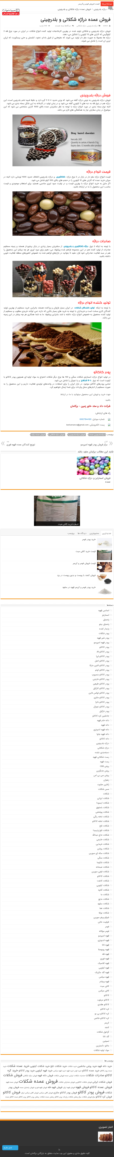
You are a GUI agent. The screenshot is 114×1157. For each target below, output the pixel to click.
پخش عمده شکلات (47, 1097)
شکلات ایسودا (102, 803)
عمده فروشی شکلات (61, 1075)
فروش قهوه (82, 1087)
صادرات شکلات (95, 1075)
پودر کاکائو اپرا (102, 656)
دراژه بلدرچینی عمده (97, 434)
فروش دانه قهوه (45, 1075)
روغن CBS (104, 766)
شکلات (106, 793)
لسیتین (106, 1041)
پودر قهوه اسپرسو (101, 642)
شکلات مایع (103, 899)
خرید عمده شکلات (18, 1066)
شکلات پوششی (102, 812)
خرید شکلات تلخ (58, 1066)
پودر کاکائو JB (102, 651)
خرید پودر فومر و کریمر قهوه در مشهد (79, 587)
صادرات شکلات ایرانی (77, 1075)
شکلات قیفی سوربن (100, 871)
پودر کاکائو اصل (102, 661)
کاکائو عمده (9, 1097)
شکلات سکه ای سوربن (99, 853)
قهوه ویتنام (104, 981)
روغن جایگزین (102, 770)
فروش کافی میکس (46, 1093)
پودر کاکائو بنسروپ (100, 674)
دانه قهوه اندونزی (101, 729)
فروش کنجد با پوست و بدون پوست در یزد (82, 4)
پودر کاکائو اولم (102, 670)
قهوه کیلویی (104, 967)
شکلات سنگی (103, 858)
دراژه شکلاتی (81, 26)
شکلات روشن (103, 848)
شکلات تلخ (104, 825)
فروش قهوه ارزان (69, 1087)
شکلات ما (105, 894)
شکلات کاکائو (103, 876)
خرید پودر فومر (89, 539)
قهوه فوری (104, 958)
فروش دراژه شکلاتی (57, 434)
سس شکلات (103, 789)
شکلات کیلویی (102, 885)
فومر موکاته (104, 931)
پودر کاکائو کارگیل (101, 688)
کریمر (106, 1022)
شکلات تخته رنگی (101, 816)
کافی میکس (103, 990)
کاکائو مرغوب (103, 1000)
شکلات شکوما (103, 862)
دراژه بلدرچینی (100, 9)
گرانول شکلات (103, 1032)
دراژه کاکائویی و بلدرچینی (76, 246)
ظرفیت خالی (103, 922)
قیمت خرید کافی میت (86, 551)
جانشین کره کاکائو (100, 715)
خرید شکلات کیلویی (40, 1066)
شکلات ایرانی (103, 798)
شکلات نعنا (104, 908)
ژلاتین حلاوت (103, 784)
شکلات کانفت (103, 880)
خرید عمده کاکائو (90, 1070)
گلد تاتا (106, 1036)
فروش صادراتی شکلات (66, 1082)
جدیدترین (106, 533)
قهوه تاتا (105, 945)
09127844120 (85, 419)
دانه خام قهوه (103, 720)
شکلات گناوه (103, 890)
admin (105, 26)
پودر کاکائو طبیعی (101, 683)
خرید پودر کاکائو (27, 1070)
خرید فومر (77, 1071)
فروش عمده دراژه (38, 434)
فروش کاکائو (11, 1092)
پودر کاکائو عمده (20, 1097)
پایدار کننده (104, 628)
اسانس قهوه (103, 610)
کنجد (107, 1027)
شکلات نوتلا (104, 912)
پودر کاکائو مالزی (101, 697)
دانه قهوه (105, 725)
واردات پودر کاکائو (61, 1097)
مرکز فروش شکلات (88, 1097)
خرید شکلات (72, 1066)
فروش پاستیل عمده (27, 1087)
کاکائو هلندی (103, 1004)
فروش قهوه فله (55, 1087)
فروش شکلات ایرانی (102, 1082)
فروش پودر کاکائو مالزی (65, 1092)
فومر (107, 926)
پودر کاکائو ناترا (102, 702)
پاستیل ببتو (104, 624)
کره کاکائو (104, 1009)
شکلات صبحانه (102, 867)
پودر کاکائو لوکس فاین (99, 693)
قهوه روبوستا (103, 949)
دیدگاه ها (82, 533)
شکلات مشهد (103, 903)
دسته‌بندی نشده (102, 752)
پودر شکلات (104, 633)
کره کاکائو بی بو (102, 1013)
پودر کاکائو (104, 647)
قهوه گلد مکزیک (102, 972)
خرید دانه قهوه (105, 1066)
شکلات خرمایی (102, 844)
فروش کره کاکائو (104, 1097)
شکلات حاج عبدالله (100, 835)
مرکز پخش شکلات (74, 1097)
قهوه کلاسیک (103, 963)
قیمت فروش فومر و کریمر (66, 524)
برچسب (71, 533)
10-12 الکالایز (86, 380)
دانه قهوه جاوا (103, 734)
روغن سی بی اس (101, 775)
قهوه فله (105, 954)
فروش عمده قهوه (12, 1082)
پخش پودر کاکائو (33, 1097)
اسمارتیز (105, 615)
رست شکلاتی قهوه (101, 757)
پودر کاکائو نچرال (101, 706)
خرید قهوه (70, 1071)
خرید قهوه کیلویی (44, 1070)
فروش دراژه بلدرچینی (77, 434)
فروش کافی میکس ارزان (29, 1093)
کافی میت (104, 986)
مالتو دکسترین (102, 1045)
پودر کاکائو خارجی (101, 679)
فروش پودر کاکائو (91, 1092)
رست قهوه (104, 761)
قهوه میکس (104, 977)
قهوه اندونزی (103, 940)
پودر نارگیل (104, 711)
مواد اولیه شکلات (101, 1050)
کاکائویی (60, 177)
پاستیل (106, 619)
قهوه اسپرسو (103, 935)
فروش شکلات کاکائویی (83, 1082)
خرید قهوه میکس (59, 1071)
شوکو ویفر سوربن (101, 917)
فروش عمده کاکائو (101, 1087)
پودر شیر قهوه (103, 638)
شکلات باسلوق (102, 807)
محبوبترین (94, 533)
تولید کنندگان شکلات (84, 308)
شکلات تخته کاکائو (100, 821)
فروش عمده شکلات (38, 1081)
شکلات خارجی (102, 839)
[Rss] (59, 1150)
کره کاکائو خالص (101, 1018)
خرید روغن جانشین (87, 1066)
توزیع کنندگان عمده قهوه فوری (21, 443)
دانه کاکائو (104, 738)
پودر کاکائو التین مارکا (99, 665)
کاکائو (106, 995)
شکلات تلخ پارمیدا (101, 830)
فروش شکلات (12, 1075)
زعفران (106, 780)
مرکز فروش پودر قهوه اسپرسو (94, 443)
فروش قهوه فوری (41, 1087)
